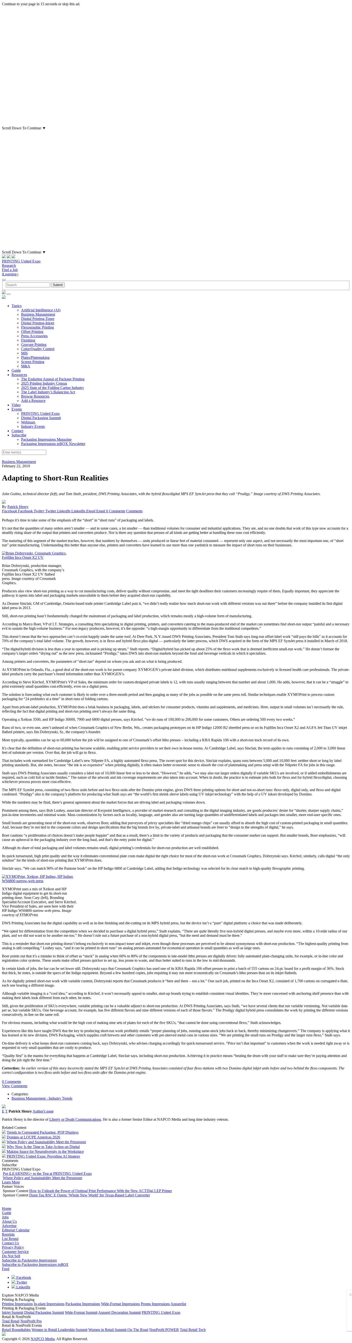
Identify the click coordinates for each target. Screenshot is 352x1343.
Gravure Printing (33, 345)
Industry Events (33, 426)
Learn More (11, 1182)
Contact (17, 431)
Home (6, 1208)
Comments (134, 511)
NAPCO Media (43, 1339)
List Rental (10, 1239)
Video (16, 405)
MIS (24, 353)
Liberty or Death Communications (75, 1119)
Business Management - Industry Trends (41, 1098)
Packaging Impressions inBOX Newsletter (53, 444)
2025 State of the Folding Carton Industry (52, 388)
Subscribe (18, 435)
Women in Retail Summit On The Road (118, 1330)
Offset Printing (32, 332)
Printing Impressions (17, 1304)
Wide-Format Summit (81, 1312)
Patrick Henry (17, 507)
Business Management (38, 314)
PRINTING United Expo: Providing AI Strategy (43, 1156)
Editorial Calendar (15, 1230)
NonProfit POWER (164, 1330)
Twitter (21, 1282)
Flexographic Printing (37, 327)
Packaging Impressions (82, 1304)
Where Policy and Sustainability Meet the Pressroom (46, 1142)
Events (16, 409)
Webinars (28, 422)
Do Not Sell (11, 1256)
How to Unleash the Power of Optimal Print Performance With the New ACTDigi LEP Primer (100, 1191)
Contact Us (10, 1243)
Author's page (43, 1111)
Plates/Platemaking (35, 357)
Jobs (5, 1217)
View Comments (14, 1086)
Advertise (9, 1226)
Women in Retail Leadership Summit (59, 1330)
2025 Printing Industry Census (44, 383)
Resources (19, 375)
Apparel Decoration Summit (119, 1312)
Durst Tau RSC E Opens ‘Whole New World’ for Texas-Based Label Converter (89, 1195)
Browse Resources (35, 396)
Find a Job (10, 270)
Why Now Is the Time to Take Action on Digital (43, 1147)
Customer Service (15, 1252)
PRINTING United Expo (21, 261)
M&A (25, 366)
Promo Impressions (155, 1304)
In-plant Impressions (49, 1304)
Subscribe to (29, 1260)
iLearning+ (10, 274)
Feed (5, 1269)
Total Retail (10, 1321)
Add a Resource (33, 401)
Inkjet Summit (12, 1312)
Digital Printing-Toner (37, 319)
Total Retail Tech (193, 1330)
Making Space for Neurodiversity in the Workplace (45, 1151)
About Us (9, 1221)
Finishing (28, 340)
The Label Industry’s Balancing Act (48, 392)
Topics (16, 306)
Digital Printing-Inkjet (37, 323)
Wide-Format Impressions (120, 1304)
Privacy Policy (13, 1247)
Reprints (8, 1234)
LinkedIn (22, 1287)
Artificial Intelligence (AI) (40, 310)
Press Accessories (34, 336)
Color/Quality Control (37, 349)
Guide (16, 370)
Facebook (23, 1277)
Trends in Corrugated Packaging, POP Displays (43, 1132)
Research (9, 265)
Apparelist (178, 1304)
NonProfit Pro (31, 1321)
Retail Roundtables (16, 1330)
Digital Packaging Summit (41, 418)
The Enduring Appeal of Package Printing (53, 379)
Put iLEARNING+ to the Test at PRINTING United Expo (47, 1174)
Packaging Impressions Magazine (46, 439)
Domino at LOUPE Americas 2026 (33, 1137)
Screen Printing (32, 362)
